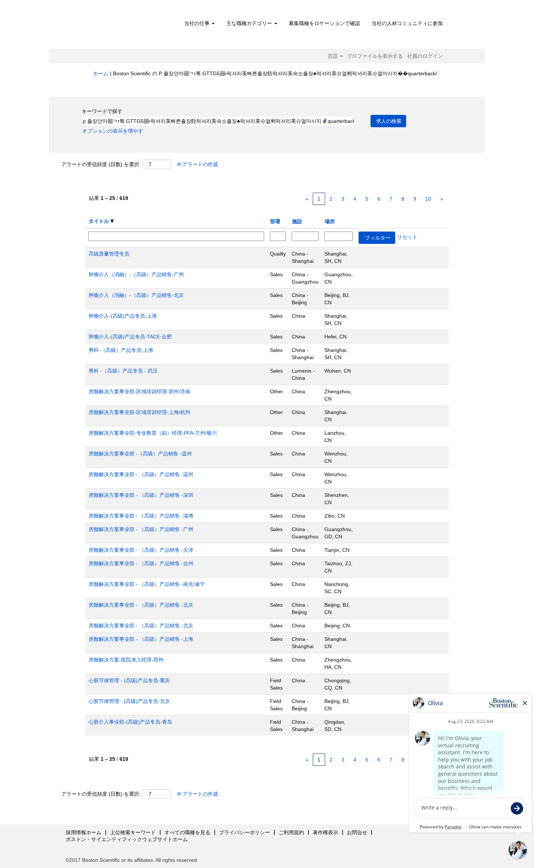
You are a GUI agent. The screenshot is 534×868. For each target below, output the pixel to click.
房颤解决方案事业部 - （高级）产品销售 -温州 (141, 474)
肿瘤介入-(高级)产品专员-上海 (123, 316)
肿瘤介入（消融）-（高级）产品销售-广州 (136, 274)
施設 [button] (297, 221)
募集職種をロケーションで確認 (324, 23)
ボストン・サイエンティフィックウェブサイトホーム (127, 839)
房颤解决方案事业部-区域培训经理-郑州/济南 (139, 391)
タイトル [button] (99, 221)
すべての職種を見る (187, 832)
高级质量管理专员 (109, 254)
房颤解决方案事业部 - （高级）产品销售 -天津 (141, 550)
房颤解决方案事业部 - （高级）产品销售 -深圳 (141, 495)
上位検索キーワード (133, 832)
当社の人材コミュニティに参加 (407, 23)
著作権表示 (325, 832)
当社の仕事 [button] (197, 23)
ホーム (100, 73)
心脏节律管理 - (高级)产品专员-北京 (129, 701)
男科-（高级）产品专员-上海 (121, 350)
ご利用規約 (291, 832)
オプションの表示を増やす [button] (112, 131)
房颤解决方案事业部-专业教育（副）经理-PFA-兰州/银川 (153, 433)
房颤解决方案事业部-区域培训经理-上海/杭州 (139, 412)
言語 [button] (333, 56)
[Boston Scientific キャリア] (134, 26)
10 (428, 199)
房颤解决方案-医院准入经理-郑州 (126, 660)
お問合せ (357, 832)
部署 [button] (275, 221)
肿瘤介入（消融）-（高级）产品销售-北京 (136, 295)
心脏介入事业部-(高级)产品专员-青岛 (130, 722)
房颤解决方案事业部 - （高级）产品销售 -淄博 (141, 516)
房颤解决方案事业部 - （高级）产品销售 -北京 (141, 605)
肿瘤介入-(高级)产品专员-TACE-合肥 (130, 336)
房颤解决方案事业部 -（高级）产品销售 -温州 (140, 454)
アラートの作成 (199, 164)
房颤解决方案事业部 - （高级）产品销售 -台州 (141, 563)
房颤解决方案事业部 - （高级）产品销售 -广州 (141, 529)
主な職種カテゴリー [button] (250, 23)
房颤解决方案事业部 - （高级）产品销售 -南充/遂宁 (147, 584)
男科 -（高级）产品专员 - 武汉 (123, 371)
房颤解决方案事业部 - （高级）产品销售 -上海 (141, 639)
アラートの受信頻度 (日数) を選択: (101, 164)
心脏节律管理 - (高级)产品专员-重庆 (129, 680)
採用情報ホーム (83, 832)
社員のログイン (425, 56)
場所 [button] (330, 221)
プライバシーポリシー (244, 832)
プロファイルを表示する (375, 56)
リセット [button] (407, 237)
